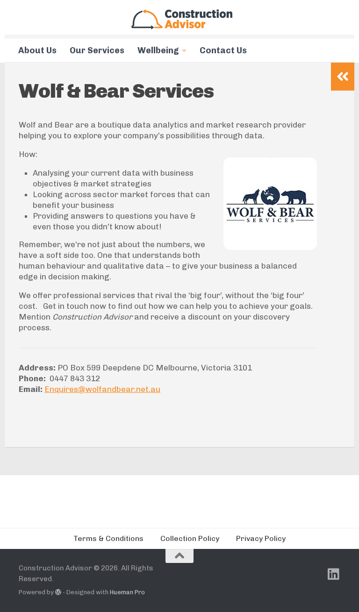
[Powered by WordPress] (58, 592)
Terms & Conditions (108, 538)
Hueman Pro (127, 592)
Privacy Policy (261, 538)
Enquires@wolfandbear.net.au (102, 389)
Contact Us (223, 50)
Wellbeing (158, 50)
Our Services (97, 50)
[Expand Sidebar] (342, 77)
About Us (37, 50)
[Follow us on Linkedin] (333, 574)
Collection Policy (189, 538)
